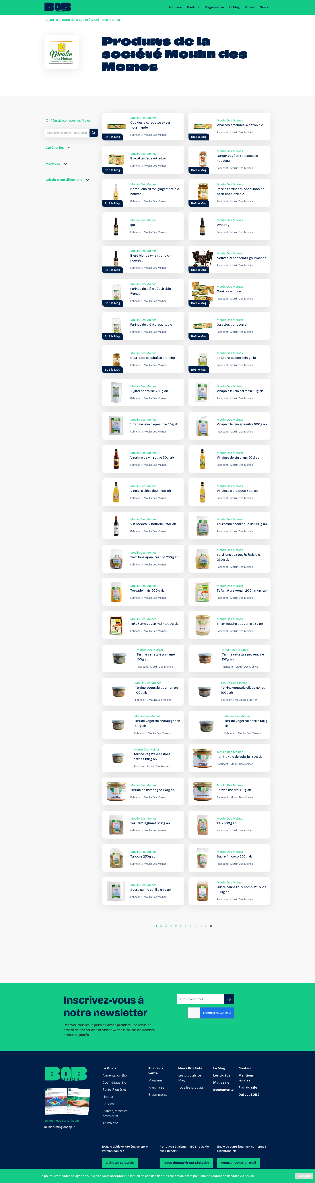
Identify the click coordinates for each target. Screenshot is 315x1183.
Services (109, 1104)
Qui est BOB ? (249, 1095)
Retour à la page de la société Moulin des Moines (82, 20)
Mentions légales (246, 1077)
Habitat (108, 1097)
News (264, 7)
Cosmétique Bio (114, 1083)
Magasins (155, 1080)
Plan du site (247, 1087)
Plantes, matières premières (115, 1113)
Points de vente (156, 1070)
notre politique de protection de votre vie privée (219, 1176)
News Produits (190, 1068)
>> (212, 926)
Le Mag (234, 7)
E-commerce (158, 1095)
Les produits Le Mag (189, 1077)
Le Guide (109, 1068)
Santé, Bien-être (114, 1090)
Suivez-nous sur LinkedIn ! (62, 1120)
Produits (193, 7)
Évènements (223, 1090)
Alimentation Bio (115, 1075)
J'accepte (304, 1176)
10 (201, 926)
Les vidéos (221, 1075)
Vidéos (250, 7)
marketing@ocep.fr (61, 1127)
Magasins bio (214, 7)
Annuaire (175, 7)
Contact (245, 1068)
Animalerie (110, 1123)
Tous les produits (191, 1087)
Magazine (221, 1083)
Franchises (156, 1087)
